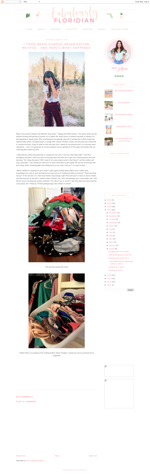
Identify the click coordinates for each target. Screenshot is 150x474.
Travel (102, 29)
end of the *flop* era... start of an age (124, 139)
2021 (109, 203)
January (112, 249)
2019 (109, 210)
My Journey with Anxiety (124, 90)
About (41, 29)
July (110, 229)
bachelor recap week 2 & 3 (119, 258)
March (111, 242)
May (111, 235)
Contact (55, 29)
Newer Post (20, 456)
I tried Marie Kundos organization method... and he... (121, 262)
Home (29, 29)
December (113, 213)
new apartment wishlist (124, 114)
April (111, 239)
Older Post (93, 456)
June (111, 232)
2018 (109, 275)
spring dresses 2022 (124, 126)
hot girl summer (124, 102)
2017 (109, 278)
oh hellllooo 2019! (115, 270)
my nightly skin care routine (119, 251)
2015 (109, 285)
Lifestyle (71, 29)
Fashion (88, 29)
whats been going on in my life (120, 255)
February (112, 245)
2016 (109, 282)
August (112, 226)
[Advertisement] (119, 328)
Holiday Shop (119, 29)
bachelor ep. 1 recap (116, 267)
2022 (109, 200)
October (112, 219)
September (113, 222)
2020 (109, 206)
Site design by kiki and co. (75, 470)
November (113, 216)
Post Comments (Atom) (35, 460)
